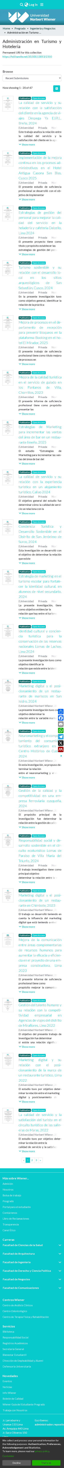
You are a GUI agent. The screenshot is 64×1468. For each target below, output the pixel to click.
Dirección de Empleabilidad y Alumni (23, 1360)
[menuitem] (26, 4)
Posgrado (8, 1201)
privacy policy (42, 1451)
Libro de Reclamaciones (16, 1218)
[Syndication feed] (56, 88)
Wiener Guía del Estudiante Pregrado (24, 1404)
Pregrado (20, 28)
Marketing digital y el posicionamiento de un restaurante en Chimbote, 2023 (40, 900)
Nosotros (8, 1189)
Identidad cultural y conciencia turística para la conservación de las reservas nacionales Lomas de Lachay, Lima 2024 (40, 641)
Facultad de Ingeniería (17, 1262)
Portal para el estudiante (17, 1206)
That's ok (46, 1462)
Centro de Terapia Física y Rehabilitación (26, 1316)
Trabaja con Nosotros (15, 1410)
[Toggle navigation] (41, 4)
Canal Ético (9, 1230)
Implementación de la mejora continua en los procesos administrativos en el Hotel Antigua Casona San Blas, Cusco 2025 (40, 167)
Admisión (8, 1183)
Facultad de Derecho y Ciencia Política (27, 1270)
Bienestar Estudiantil (14, 1354)
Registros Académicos (15, 1343)
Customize (8, 1455)
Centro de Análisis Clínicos (18, 1305)
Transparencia (11, 1224)
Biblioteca (8, 1331)
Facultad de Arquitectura (19, 1253)
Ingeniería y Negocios (42, 28)
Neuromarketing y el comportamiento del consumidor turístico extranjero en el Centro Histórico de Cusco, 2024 (40, 745)
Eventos (7, 1381)
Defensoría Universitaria (17, 1366)
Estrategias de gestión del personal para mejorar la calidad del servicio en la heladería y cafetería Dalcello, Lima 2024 (40, 222)
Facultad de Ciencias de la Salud (23, 1245)
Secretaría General (13, 1349)
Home (6, 28)
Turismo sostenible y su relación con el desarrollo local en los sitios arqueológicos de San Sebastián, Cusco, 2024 (40, 277)
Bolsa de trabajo (12, 1195)
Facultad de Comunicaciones (21, 1287)
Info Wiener (9, 1392)
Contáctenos (10, 1212)
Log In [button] (33, 4)
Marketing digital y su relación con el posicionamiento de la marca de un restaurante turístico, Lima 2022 (40, 1070)
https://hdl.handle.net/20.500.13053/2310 (27, 56)
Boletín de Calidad (13, 1398)
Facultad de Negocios (16, 1279)
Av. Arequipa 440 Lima (16, 1428)
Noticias (7, 1386)
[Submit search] (22, 5)
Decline (17, 1462)
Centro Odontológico (15, 1311)
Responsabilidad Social (16, 1337)
